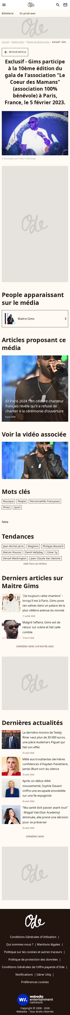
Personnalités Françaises (45, 501)
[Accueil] (31, 5)
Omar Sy (52, 552)
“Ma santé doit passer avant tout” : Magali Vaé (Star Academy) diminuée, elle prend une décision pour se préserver (45, 815)
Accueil (5, 42)
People (22, 501)
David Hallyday (34, 552)
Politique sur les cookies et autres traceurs (33, 952)
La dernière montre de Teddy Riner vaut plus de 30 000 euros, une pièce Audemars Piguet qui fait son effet (44, 740)
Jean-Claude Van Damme (45, 558)
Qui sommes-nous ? (19, 944)
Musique (8, 501)
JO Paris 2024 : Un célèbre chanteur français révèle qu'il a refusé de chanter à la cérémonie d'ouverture (34, 406)
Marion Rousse (12, 552)
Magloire (33, 546)
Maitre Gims (18, 42)
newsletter (65, 5)
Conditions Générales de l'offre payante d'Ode (33, 967)
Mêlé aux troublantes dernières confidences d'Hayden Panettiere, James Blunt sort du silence (45, 764)
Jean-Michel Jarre (13, 546)
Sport (17, 507)
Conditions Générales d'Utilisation (33, 937)
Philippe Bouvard (53, 546)
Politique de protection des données (33, 959)
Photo (6, 507)
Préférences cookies (35, 982)
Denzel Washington (15, 558)
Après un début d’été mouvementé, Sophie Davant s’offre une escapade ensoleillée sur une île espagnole (44, 788)
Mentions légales (48, 944)
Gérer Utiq (44, 974)
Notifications (24, 974)
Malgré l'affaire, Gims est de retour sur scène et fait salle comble (41, 627)
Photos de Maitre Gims (38, 42)
